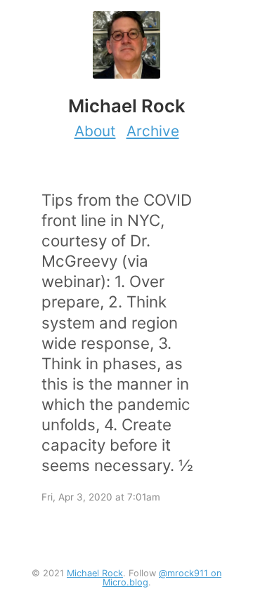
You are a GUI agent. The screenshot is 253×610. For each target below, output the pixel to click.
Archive (152, 131)
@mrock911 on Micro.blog (162, 578)
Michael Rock (95, 573)
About (95, 131)
